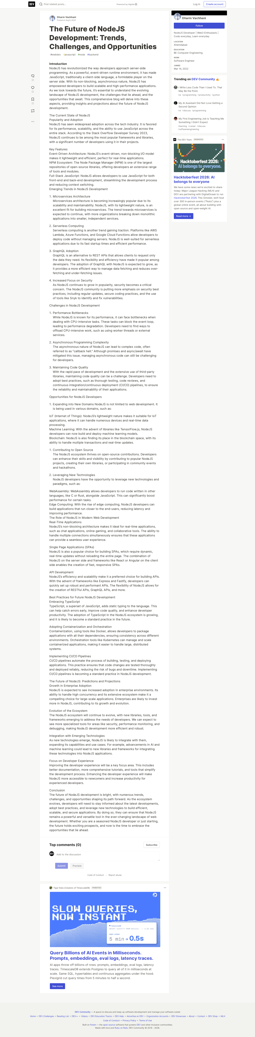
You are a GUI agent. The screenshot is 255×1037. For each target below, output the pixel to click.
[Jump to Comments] (32, 89)
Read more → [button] (183, 216)
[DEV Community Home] (31, 4)
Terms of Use (145, 1020)
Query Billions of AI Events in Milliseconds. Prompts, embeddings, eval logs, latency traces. (101, 955)
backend (92, 54)
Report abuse (115, 875)
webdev (55, 54)
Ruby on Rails (121, 1028)
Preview (77, 865)
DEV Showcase (178, 1016)
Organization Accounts (157, 1016)
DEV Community (203, 79)
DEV (139, 1024)
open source (109, 1024)
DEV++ (75, 1016)
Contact (201, 1016)
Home (33, 1016)
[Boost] (32, 111)
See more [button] (57, 986)
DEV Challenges (46, 1016)
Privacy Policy (129, 1020)
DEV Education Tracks (101, 1016)
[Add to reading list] (32, 100)
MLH (223, 1016)
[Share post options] (33, 122)
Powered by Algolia (126, 4)
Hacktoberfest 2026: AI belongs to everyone (194, 179)
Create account (214, 4)
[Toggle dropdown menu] (165, 887)
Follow (199, 25)
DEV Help (119, 1016)
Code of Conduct (95, 875)
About (191, 1016)
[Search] (41, 4)
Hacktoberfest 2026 (185, 197)
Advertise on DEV (135, 1016)
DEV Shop (213, 1016)
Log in (196, 4)
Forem (93, 1024)
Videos (84, 1016)
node (81, 54)
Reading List (63, 1016)
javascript (69, 54)
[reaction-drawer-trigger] (33, 77)
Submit (62, 865)
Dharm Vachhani (66, 17)
